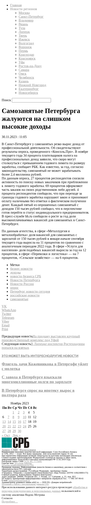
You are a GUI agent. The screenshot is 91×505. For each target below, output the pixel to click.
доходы (15, 272)
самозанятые (19, 299)
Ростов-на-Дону (30, 66)
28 (9, 431)
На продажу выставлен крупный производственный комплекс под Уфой (41, 338)
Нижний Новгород (32, 85)
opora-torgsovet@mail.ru (19, 480)
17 (24, 421)
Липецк (24, 32)
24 (24, 426)
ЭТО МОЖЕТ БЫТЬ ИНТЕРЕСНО (26, 356)
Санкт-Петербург (31, 16)
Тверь (23, 35)
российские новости (25, 295)
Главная (16, 5)
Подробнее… (10, 501)
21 (9, 426)
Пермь (23, 51)
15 (14, 421)
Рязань (23, 24)
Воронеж (25, 47)
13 (4, 421)
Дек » (16, 435)
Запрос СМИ (10, 449)
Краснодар (26, 54)
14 (9, 421)
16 (19, 421)
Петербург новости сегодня (30, 291)
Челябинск (26, 77)
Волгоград (26, 43)
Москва (24, 13)
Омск (22, 73)
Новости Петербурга (25, 280)
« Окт (6, 435)
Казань (24, 81)
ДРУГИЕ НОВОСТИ (64, 356)
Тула (22, 28)
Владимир (26, 20)
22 (14, 426)
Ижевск (24, 39)
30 (19, 431)
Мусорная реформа (23, 463)
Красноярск (27, 58)
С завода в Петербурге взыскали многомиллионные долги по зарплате (37, 379)
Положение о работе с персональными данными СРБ (25, 484)
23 (19, 426)
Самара (24, 70)
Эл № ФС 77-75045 (33, 461)
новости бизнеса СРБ (25, 276)
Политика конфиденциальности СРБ (18, 465)
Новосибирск (28, 92)
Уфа (22, 62)
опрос (14, 287)
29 (14, 431)
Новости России (22, 284)
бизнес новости (21, 268)
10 (24, 417)
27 (4, 431)
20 (4, 426)
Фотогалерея (27, 449)
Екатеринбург (29, 89)
